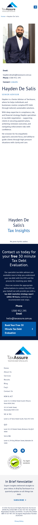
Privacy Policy (19, 521)
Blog (6, 383)
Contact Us (8, 391)
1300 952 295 (19, 310)
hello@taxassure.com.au (19, 318)
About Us (8, 372)
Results (7, 380)
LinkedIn (14, 82)
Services (7, 376)
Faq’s (6, 387)
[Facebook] (15, 451)
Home (3, 16)
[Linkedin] (23, 451)
